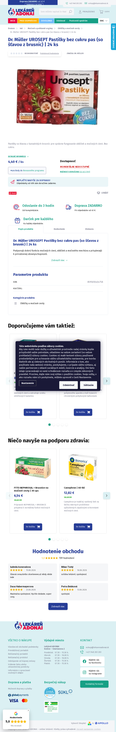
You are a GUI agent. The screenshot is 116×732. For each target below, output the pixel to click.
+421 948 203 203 (93, 652)
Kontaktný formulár (94, 684)
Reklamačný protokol (18, 657)
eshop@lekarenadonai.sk (97, 647)
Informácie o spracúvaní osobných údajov (19, 671)
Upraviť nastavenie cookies (89, 729)
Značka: (75, 53)
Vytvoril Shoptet (78, 723)
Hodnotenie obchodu (58, 551)
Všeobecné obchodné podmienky (23, 647)
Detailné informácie (17, 156)
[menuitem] (12, 20)
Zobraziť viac (58, 606)
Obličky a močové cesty (32, 303)
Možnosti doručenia (75, 172)
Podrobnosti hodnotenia (49, 53)
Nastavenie (28, 383)
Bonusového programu (33, 170)
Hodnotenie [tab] (59, 229)
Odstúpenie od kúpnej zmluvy (21, 661)
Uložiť (14, 193)
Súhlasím (89, 385)
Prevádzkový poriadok (18, 650)
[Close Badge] (28, 710)
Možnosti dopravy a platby (20, 688)
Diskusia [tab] (89, 229)
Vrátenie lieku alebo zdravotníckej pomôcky (18, 665)
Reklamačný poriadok (18, 654)
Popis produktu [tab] (25, 229)
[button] (49, 424)
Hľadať (70, 11)
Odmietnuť (68, 385)
